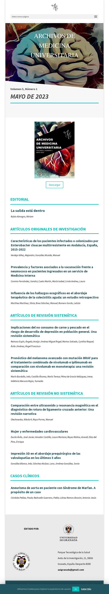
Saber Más (86, 588)
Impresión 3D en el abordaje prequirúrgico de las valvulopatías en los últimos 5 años (45, 455)
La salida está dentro (28, 210)
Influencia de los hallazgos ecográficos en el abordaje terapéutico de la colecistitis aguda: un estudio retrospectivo (55, 295)
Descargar (54, 185)
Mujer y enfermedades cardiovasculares (39, 431)
